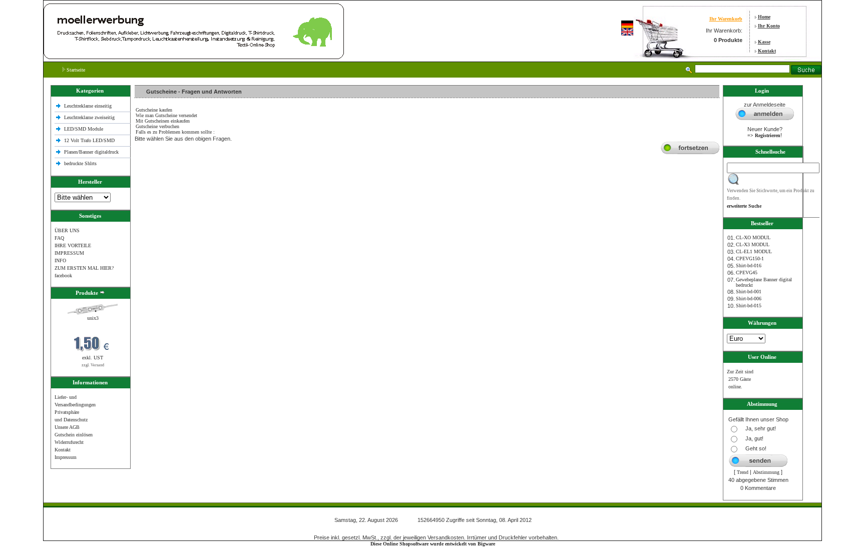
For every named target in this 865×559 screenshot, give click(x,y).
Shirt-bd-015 (748, 305)
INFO (60, 260)
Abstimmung (766, 472)
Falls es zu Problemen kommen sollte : (175, 132)
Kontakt (767, 51)
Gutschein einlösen (74, 434)
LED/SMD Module (83, 129)
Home (764, 17)
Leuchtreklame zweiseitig (90, 117)
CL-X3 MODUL (752, 244)
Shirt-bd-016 (748, 265)
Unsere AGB (67, 427)
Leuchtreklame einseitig (88, 106)
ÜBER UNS (67, 230)
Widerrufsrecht (69, 442)
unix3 (93, 318)
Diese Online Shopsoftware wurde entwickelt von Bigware (432, 543)
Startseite (75, 70)
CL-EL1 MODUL (754, 251)
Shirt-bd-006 (748, 298)
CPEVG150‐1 (750, 258)
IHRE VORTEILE (73, 245)
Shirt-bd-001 (748, 291)
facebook (63, 275)
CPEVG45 (746, 272)
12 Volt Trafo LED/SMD (89, 140)
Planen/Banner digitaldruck (91, 152)
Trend (742, 472)
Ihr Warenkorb (725, 19)
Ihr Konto (769, 26)
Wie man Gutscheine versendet (166, 115)
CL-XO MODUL (753, 237)
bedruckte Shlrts (80, 163)
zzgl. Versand (93, 365)
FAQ (59, 238)
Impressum (66, 457)
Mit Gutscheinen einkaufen (163, 121)
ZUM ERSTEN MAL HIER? (84, 268)
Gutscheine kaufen (154, 110)
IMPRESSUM (69, 253)
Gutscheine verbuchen (157, 126)
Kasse (764, 42)
